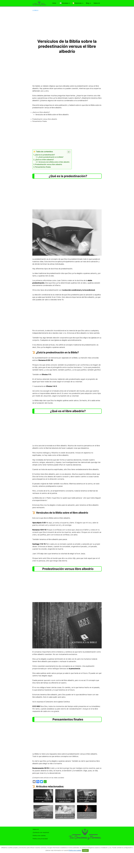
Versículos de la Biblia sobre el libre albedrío (54, 162)
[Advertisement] (67, 25)
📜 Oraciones (77, 3)
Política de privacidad (40, 838)
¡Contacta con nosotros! (41, 832)
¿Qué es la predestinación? (45, 155)
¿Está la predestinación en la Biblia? (50, 157)
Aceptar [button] (85, 850)
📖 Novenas (64, 3)
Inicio (54, 3)
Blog (87, 3)
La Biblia (35, 10)
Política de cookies (39, 835)
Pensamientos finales (43, 167)
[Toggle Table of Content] (68, 151)
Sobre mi (97, 3)
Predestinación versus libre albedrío (48, 164)
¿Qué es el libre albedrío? (44, 160)
